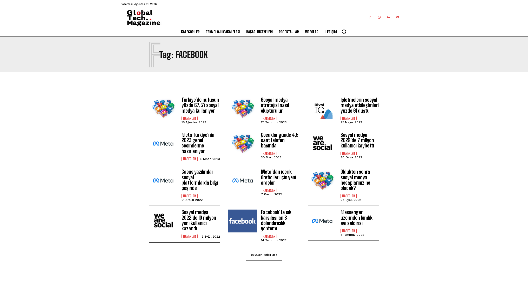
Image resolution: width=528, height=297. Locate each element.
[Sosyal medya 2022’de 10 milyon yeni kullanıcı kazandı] (163, 221)
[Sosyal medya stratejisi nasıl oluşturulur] (242, 108)
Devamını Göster (263, 254)
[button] (344, 32)
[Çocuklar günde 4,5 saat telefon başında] (242, 143)
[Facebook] (370, 17)
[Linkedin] (388, 17)
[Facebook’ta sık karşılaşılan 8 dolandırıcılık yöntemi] (242, 221)
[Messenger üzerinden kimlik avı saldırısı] (322, 221)
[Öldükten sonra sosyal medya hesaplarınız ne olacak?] (322, 180)
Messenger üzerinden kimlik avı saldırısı (356, 217)
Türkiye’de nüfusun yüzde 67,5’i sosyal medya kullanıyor (200, 105)
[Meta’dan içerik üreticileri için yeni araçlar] (242, 180)
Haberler (189, 118)
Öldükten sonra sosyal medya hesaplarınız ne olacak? (355, 180)
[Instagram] (379, 17)
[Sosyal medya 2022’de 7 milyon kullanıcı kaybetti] (322, 143)
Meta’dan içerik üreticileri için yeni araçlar (278, 177)
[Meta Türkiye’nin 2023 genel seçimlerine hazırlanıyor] (163, 143)
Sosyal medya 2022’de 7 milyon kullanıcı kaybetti (357, 140)
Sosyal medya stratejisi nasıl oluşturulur (275, 105)
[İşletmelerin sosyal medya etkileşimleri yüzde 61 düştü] (322, 108)
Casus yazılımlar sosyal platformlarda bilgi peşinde (200, 180)
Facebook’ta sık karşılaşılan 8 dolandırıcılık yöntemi (276, 220)
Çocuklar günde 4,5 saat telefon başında (279, 140)
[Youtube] (397, 17)
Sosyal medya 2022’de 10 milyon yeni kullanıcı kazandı (199, 220)
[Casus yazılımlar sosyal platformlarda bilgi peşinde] (163, 180)
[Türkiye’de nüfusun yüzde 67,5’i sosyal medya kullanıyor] (163, 108)
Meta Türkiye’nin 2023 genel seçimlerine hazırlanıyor (198, 143)
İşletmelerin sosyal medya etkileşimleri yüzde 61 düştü (360, 105)
